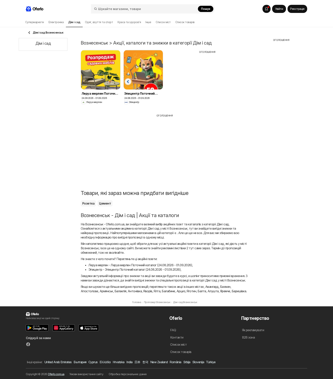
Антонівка (135, 291)
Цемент (105, 203)
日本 (137, 362)
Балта (202, 291)
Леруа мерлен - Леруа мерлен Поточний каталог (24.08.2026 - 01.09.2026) (140, 265)
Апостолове (89, 291)
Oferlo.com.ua (56, 374)
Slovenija (198, 362)
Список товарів (185, 22)
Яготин (191, 291)
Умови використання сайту (86, 374)
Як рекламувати (253, 330)
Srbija (186, 362)
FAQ (173, 330)
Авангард (212, 287)
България (80, 362)
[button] (37, 327)
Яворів (147, 291)
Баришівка (239, 291)
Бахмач (225, 287)
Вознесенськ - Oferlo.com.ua (104, 224)
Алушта (213, 291)
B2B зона (248, 337)
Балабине (168, 291)
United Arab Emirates (58, 362)
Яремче (225, 291)
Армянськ (106, 291)
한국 (145, 362)
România (175, 362)
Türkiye (210, 362)
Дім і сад (223, 224)
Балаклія (120, 291)
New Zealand (159, 362)
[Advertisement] (207, 81)
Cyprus (93, 362)
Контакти (176, 337)
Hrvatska (118, 362)
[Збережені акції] (266, 9)
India (129, 362)
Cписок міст (163, 22)
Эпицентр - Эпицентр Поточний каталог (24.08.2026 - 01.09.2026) (134, 269)
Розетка (88, 203)
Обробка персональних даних (128, 374)
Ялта (157, 291)
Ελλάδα (105, 362)
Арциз (181, 291)
